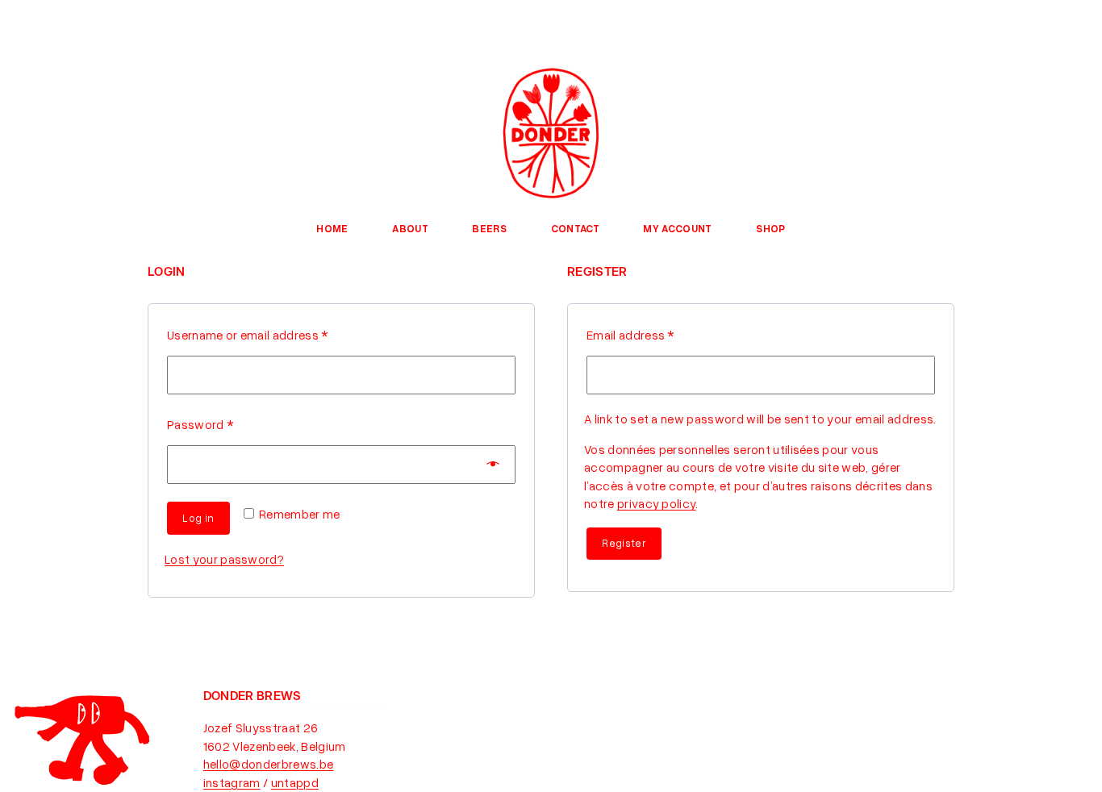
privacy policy (656, 503)
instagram (232, 782)
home (332, 228)
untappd (295, 782)
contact (575, 228)
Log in (198, 518)
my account (677, 228)
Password (200, 424)
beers (489, 228)
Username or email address (247, 335)
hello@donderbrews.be (268, 764)
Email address (630, 335)
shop (770, 228)
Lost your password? (224, 559)
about (410, 228)
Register (624, 543)
